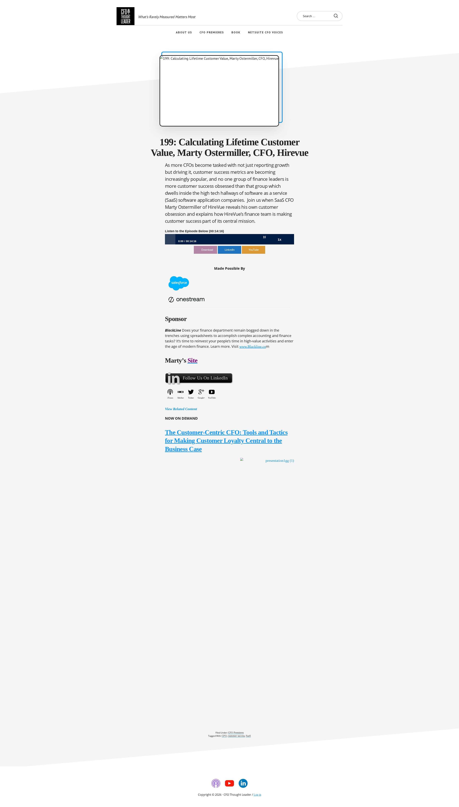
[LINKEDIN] (243, 783)
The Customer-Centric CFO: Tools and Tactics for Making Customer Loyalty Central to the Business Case (226, 441)
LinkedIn (230, 249)
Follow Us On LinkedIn (205, 378)
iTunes (170, 398)
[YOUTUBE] (229, 783)
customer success (236, 736)
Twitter (191, 398)
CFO (224, 736)
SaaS (248, 736)
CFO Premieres (236, 732)
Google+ (201, 398)
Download (207, 249)
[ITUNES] (215, 783)
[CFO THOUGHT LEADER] (125, 16)
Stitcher (181, 398)
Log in (257, 794)
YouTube (254, 249)
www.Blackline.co (252, 346)
